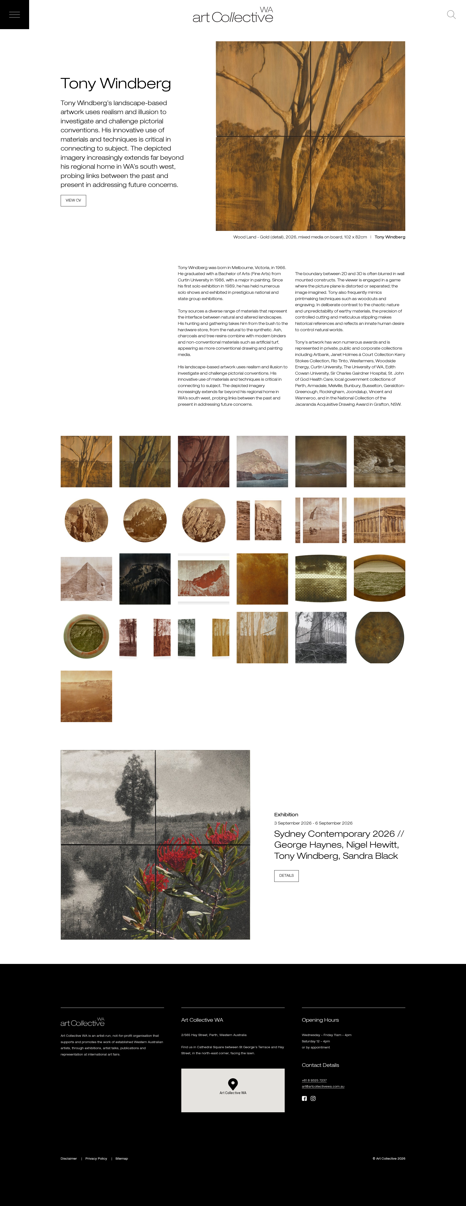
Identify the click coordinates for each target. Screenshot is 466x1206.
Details (286, 875)
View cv (73, 200)
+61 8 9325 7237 (314, 1080)
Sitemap (122, 1158)
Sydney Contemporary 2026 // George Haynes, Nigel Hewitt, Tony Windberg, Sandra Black (339, 845)
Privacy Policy (96, 1158)
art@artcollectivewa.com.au (323, 1086)
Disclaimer (69, 1158)
